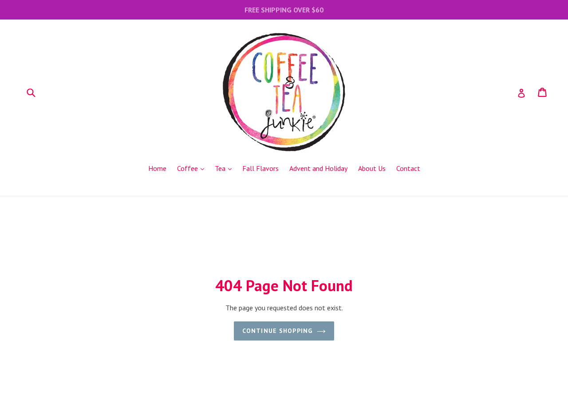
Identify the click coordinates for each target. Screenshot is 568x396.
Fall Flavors (260, 168)
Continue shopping (277, 331)
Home (157, 168)
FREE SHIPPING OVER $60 (284, 9)
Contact (408, 168)
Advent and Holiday (318, 168)
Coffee (193, 168)
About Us (372, 168)
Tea (225, 168)
